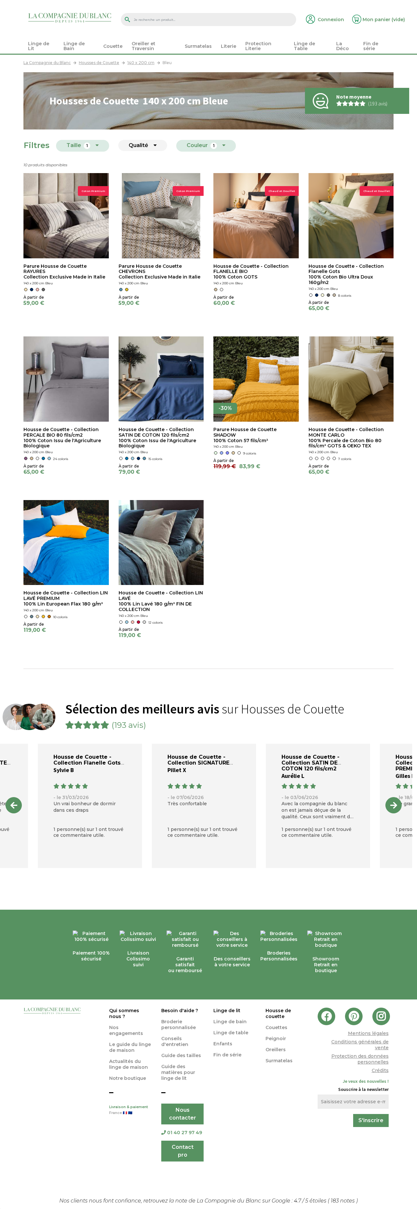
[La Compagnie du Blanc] (69, 17)
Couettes (276, 1027)
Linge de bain (230, 1022)
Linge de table (230, 1033)
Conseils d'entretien (174, 1041)
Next (393, 805)
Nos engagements (126, 1030)
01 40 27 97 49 (184, 1132)
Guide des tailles (181, 1055)
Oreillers (276, 1050)
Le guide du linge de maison (130, 1047)
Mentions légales (368, 1033)
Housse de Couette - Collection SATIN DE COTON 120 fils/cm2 (310, 763)
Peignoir (276, 1038)
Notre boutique (127, 1078)
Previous (14, 805)
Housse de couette (278, 1013)
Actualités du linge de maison (128, 1064)
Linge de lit (226, 1010)
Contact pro (183, 1151)
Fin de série (227, 1055)
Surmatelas (279, 1061)
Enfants (222, 1044)
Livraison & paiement (128, 1110)
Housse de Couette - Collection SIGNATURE (198, 760)
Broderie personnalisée (178, 1024)
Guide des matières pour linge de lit (178, 1072)
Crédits (380, 1070)
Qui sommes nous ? (124, 1013)
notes (343, 1201)
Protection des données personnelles (360, 1059)
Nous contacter (182, 1114)
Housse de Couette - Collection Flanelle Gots (87, 760)
